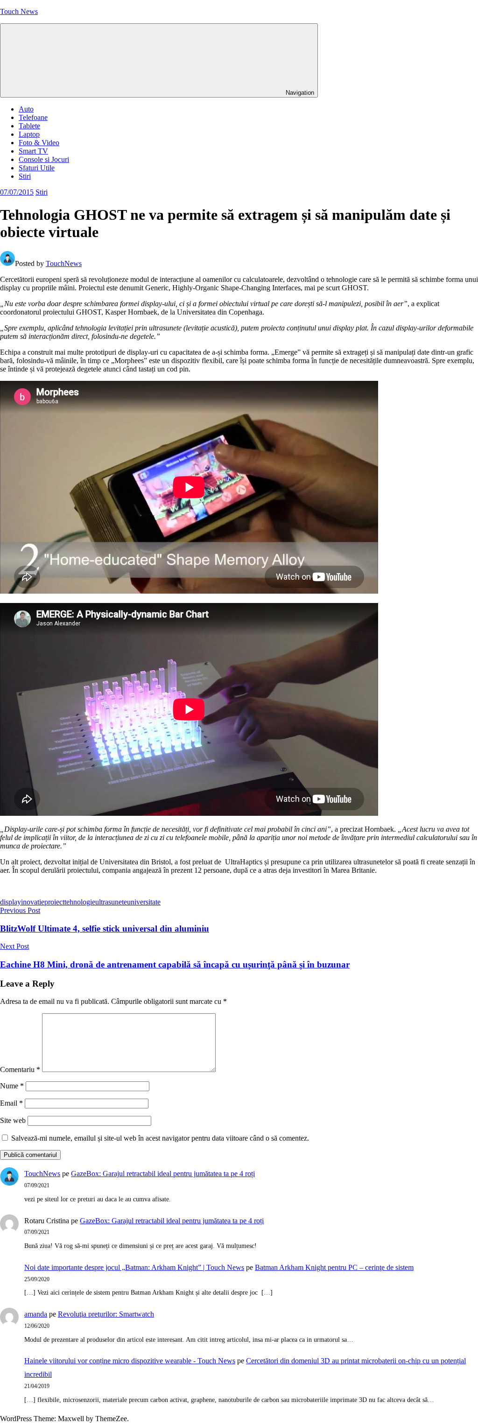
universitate (144, 902)
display (10, 902)
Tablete (29, 126)
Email (11, 1103)
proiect (54, 902)
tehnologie (79, 902)
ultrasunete (111, 902)
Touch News (19, 11)
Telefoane (33, 117)
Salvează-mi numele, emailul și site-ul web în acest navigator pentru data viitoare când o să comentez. (160, 1138)
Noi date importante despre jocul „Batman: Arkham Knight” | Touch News (134, 1267)
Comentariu (20, 1069)
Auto (26, 109)
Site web (13, 1120)
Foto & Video (39, 143)
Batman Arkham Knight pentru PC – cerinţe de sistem (334, 1267)
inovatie (32, 902)
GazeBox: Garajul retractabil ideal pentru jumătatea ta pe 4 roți (163, 1174)
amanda (35, 1314)
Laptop (29, 134)
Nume (12, 1086)
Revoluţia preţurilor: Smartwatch (106, 1314)
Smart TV (33, 151)
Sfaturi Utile (37, 168)
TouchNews (64, 263)
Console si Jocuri (44, 159)
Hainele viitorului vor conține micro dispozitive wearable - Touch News (129, 1361)
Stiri (25, 176)
